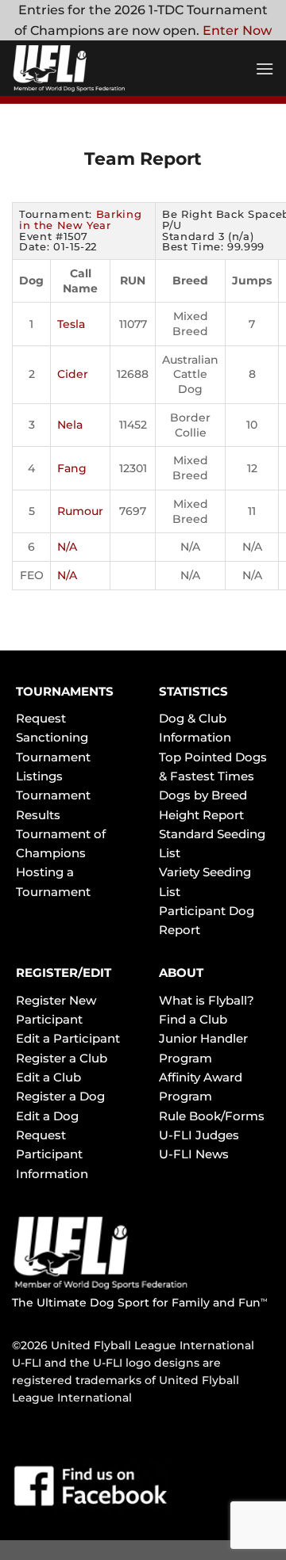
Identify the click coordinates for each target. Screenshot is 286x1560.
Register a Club (61, 1058)
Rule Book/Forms (212, 1115)
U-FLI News (194, 1153)
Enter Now (237, 30)
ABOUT (181, 972)
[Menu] (264, 68)
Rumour (80, 511)
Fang (72, 468)
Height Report (201, 814)
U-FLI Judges (199, 1134)
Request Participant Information (52, 1154)
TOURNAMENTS (65, 691)
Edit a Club (48, 1077)
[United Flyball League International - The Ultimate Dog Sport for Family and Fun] (107, 68)
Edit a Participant (68, 1038)
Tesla (71, 324)
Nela (70, 425)
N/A (67, 547)
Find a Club (193, 1019)
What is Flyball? (206, 1000)
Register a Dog (60, 1096)
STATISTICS (193, 691)
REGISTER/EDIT (63, 972)
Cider (72, 374)
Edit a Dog (47, 1115)
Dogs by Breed (203, 795)
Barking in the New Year (80, 219)
